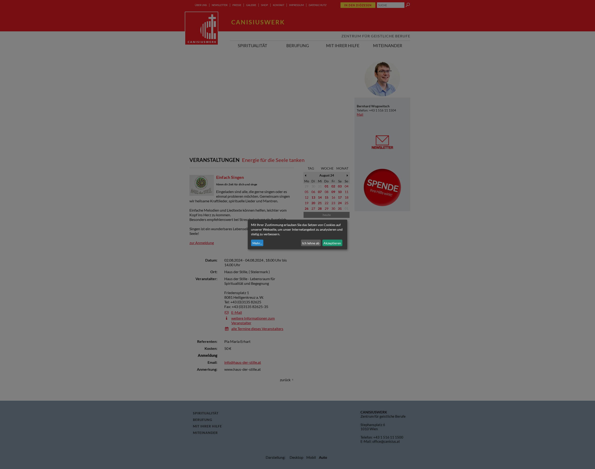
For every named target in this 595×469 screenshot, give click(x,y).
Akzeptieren (332, 243)
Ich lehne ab (310, 243)
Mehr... (257, 243)
